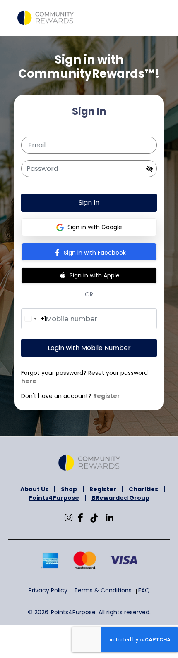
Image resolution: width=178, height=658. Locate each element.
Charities (143, 489)
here (28, 381)
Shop (69, 489)
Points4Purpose (54, 498)
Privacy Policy (48, 590)
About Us (34, 489)
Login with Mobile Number (89, 348)
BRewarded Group (120, 498)
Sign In (89, 202)
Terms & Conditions (103, 590)
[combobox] (34, 319)
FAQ (144, 590)
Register (106, 396)
